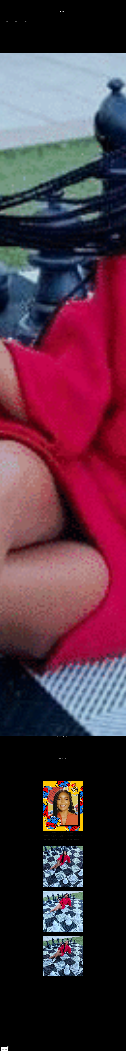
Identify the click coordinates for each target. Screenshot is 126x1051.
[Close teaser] (8, 1047)
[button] (10, 16)
